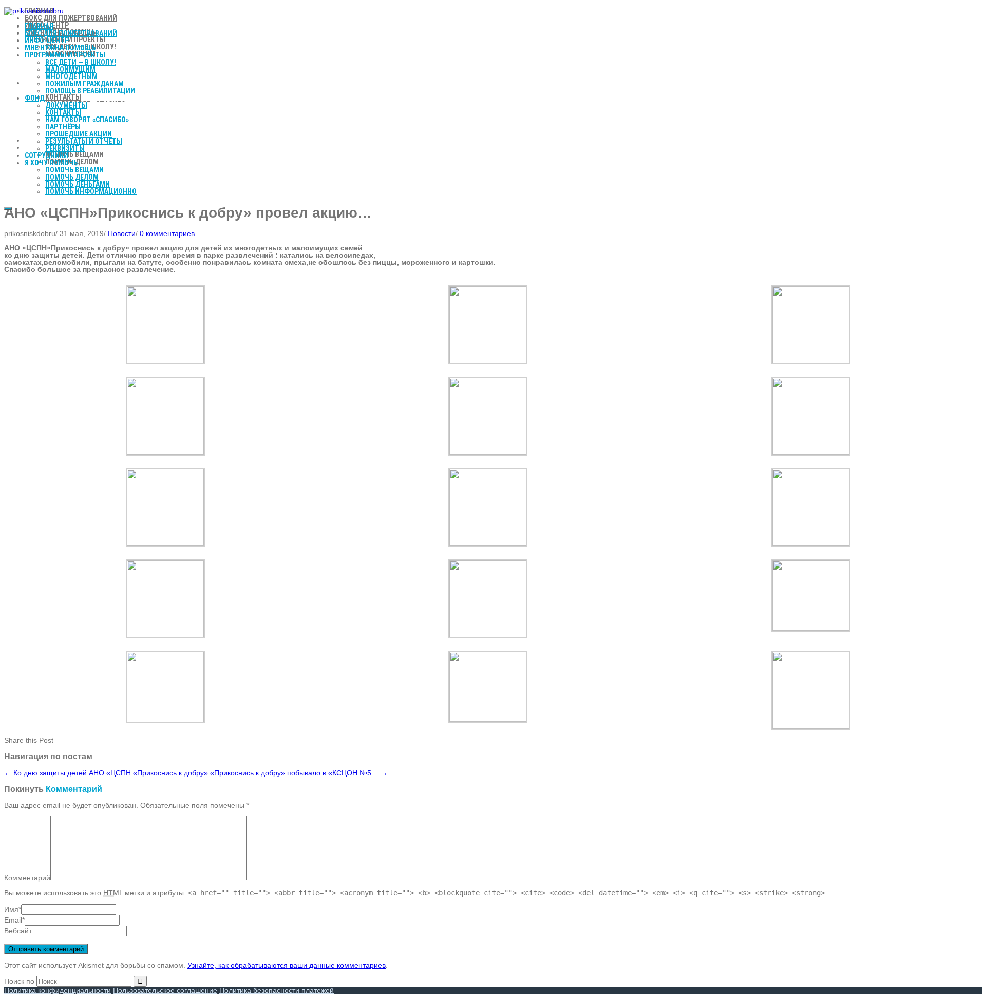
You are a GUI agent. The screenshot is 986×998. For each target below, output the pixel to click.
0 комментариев (167, 233)
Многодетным (71, 76)
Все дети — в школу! (80, 62)
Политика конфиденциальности (57, 990)
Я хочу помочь (51, 163)
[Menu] (8, 208)
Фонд (35, 98)
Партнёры (63, 127)
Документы (66, 105)
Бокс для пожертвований (71, 33)
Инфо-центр (47, 40)
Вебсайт (18, 931)
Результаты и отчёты (83, 141)
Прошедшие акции (78, 134)
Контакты (63, 112)
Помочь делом (72, 177)
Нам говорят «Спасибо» (87, 119)
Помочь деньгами (77, 184)
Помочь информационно (91, 191)
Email (13, 920)
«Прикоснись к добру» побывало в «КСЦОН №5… (299, 773)
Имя (11, 909)
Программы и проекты (65, 55)
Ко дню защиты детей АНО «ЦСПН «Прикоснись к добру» (106, 773)
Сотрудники (46, 155)
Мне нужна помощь (60, 48)
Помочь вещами (74, 170)
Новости (122, 233)
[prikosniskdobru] (34, 11)
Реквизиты (65, 148)
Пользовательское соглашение (165, 990)
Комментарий (27, 878)
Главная (39, 26)
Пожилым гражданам (84, 84)
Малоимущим (70, 69)
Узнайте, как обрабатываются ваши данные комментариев (286, 965)
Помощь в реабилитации (90, 91)
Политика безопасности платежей (276, 990)
